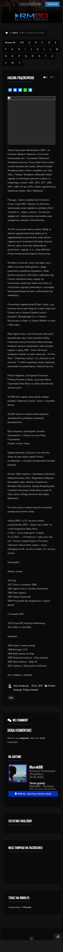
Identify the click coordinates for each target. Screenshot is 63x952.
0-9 (21, 42)
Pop (11, 698)
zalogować (24, 738)
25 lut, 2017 (37, 686)
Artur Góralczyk (21, 686)
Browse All (10, 42)
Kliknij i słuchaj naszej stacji (34, 793)
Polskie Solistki (30, 690)
